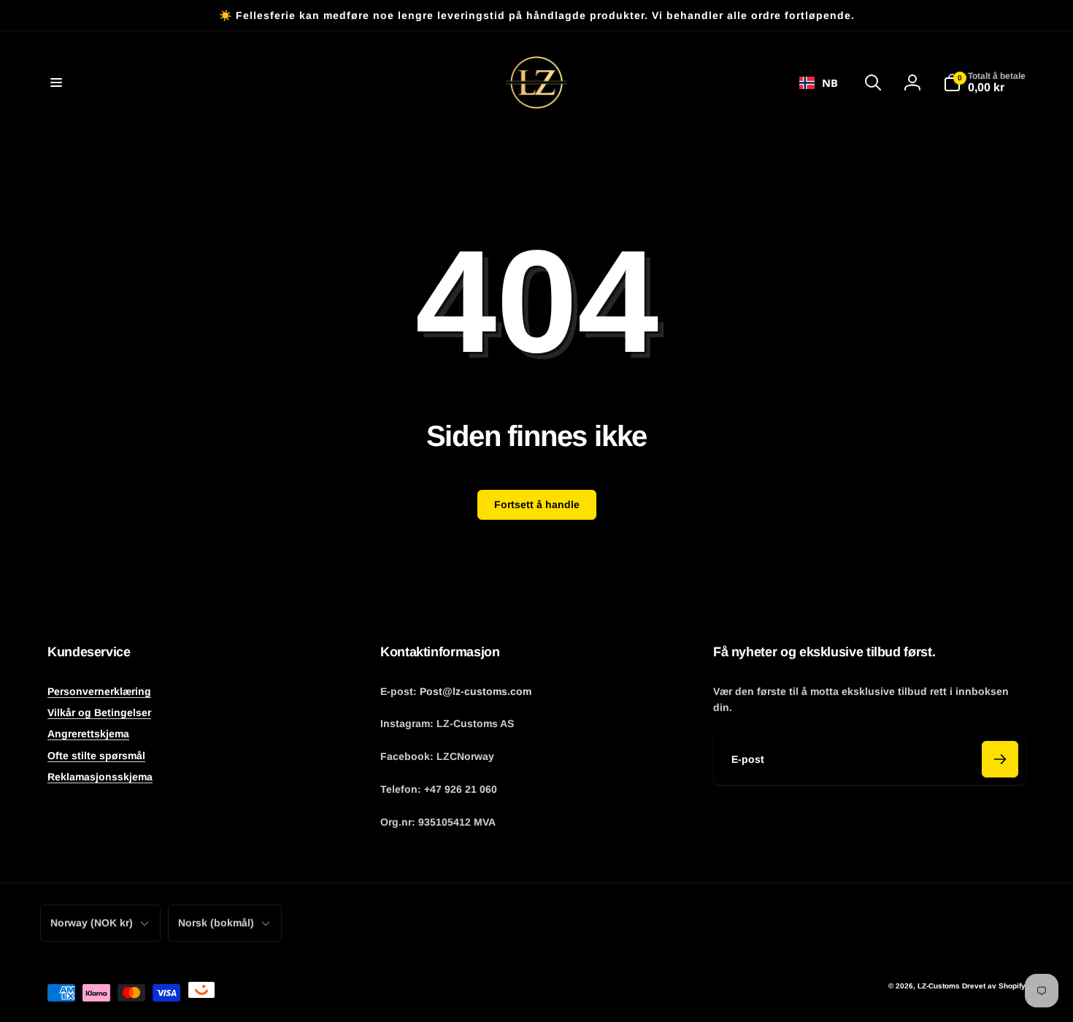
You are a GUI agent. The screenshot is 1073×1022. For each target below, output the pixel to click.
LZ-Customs (939, 986)
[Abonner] (1000, 759)
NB (830, 82)
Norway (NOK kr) (91, 923)
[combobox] (819, 82)
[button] (56, 82)
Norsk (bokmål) (216, 923)
